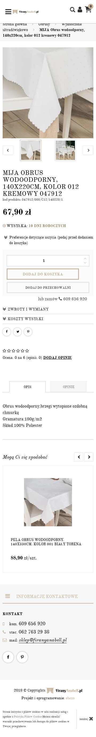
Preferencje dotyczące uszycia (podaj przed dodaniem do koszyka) (51, 240)
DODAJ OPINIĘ (57, 357)
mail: (38, 640)
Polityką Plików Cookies (28, 716)
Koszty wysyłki (25, 319)
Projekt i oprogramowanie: (48, 698)
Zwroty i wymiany (28, 309)
